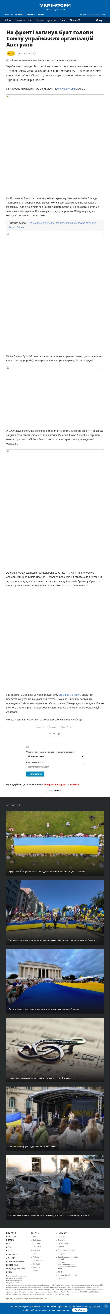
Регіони (39, 20)
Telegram (49, 784)
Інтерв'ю (10, 1240)
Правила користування (67, 1250)
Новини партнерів (15, 1262)
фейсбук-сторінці (67, 88)
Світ (30, 20)
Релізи (9, 1272)
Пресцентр (31, 14)
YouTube (74, 784)
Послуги (9, 14)
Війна (8, 20)
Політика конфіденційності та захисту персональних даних (67, 1266)
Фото (8, 1244)
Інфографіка (12, 1254)
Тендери (61, 1254)
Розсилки (61, 1279)
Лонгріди (10, 1258)
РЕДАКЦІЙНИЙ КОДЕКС (67, 1275)
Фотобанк (19, 14)
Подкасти (11, 1233)
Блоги (9, 1251)
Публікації (11, 1237)
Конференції (12, 1265)
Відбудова (37, 1240)
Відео (8, 1247)
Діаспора (52, 727)
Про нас (61, 1237)
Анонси (41, 14)
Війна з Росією (66, 727)
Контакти (61, 1240)
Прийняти (80, 1310)
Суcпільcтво (38, 1261)
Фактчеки (36, 1250)
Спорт (63, 20)
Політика (36, 1243)
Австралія (40, 727)
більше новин (55, 790)
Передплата (63, 1243)
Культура (51, 20)
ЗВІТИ (60, 1272)
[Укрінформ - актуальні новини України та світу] (55, 5)
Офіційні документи (15, 1269)
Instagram (60, 784)
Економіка (19, 20)
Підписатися (35, 774)
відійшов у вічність (70, 694)
